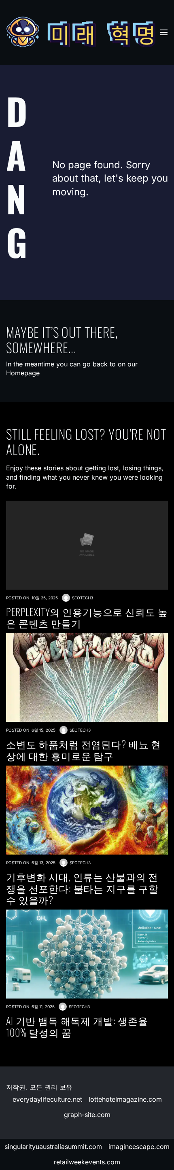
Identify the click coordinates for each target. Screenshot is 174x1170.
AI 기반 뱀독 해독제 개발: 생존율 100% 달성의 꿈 (77, 1026)
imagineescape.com (139, 1146)
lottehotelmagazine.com (125, 1099)
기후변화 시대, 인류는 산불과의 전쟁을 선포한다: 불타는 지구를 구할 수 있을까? (82, 888)
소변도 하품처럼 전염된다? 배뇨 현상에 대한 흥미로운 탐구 (83, 750)
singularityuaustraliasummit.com (53, 1146)
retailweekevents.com (87, 1162)
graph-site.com (87, 1115)
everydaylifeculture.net (47, 1099)
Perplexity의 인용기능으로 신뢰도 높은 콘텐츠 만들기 (87, 617)
